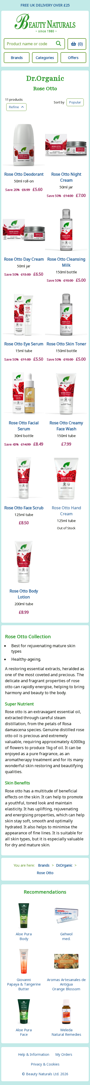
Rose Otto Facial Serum (24, 426)
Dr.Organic (45, 78)
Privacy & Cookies (45, 1064)
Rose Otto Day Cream (24, 259)
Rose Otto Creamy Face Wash (66, 426)
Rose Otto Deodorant (24, 174)
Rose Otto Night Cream (66, 177)
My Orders (63, 1054)
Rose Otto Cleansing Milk (66, 262)
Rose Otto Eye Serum (23, 344)
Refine (15, 107)
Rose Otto (45, 88)
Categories (45, 57)
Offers (73, 57)
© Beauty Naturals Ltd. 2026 (45, 1074)
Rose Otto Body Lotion (24, 594)
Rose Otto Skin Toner (66, 344)
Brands (17, 57)
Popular (75, 102)
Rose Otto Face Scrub (24, 508)
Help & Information (33, 1054)
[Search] (58, 43)
